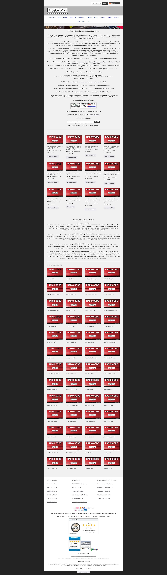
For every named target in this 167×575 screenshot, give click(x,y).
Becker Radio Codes (52, 484)
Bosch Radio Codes (52, 487)
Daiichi (68, 63)
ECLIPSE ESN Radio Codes (79, 484)
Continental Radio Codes (103, 494)
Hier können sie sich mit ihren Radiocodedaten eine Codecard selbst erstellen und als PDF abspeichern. (83, 92)
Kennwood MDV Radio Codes (105, 487)
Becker (86, 62)
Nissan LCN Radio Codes (107, 65)
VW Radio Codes (76, 480)
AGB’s (71, 17)
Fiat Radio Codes (76, 487)
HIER (108, 85)
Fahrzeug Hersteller (62, 17)
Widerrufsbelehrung (79, 17)
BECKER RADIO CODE (72, 558)
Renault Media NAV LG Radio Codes (107, 480)
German (113, 3)
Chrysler (73, 63)
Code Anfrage (81, 21)
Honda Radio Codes (77, 498)
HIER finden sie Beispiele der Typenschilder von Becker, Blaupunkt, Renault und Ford (83, 82)
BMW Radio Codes (52, 491)
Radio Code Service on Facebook (78, 556)
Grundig (79, 72)
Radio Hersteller (51, 17)
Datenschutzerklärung (92, 17)
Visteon (96, 62)
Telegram (88, 118)
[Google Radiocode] (94, 550)
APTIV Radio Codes (52, 480)
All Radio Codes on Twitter (90, 556)
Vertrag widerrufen (83, 572)
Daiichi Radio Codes (52, 498)
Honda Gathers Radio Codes (79, 494)
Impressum (102, 17)
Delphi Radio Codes (52, 502)
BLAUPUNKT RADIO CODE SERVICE (101, 558)
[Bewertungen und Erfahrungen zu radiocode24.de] (74, 550)
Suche (105, 3)
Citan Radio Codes (52, 494)
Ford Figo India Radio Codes (79, 502)
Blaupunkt (81, 62)
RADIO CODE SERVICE (62, 558)
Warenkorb (116, 17)
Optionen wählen (52, 156)
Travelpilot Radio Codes (103, 498)
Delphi (118, 62)
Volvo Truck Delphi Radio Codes (105, 484)
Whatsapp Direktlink (95, 114)
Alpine (106, 62)
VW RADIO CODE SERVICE (89, 558)
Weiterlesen (70, 207)
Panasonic (101, 62)
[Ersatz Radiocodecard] (86, 550)
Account (109, 17)
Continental (112, 62)
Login (88, 21)
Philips (73, 72)
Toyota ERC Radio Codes (104, 491)
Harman (91, 62)
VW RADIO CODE (79, 558)
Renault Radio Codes (77, 491)
